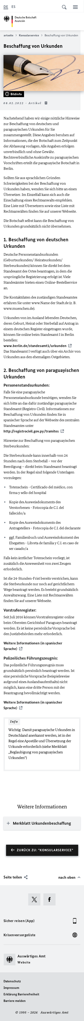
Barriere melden (15, 1001)
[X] (35, 899)
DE (6, 6)
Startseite (7, 35)
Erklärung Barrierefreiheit (21, 994)
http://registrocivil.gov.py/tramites (31, 431)
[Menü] (75, 7)
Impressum (11, 988)
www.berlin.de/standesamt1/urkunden (35, 346)
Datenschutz (12, 981)
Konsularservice (29, 35)
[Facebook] (51, 899)
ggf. (12, 537)
